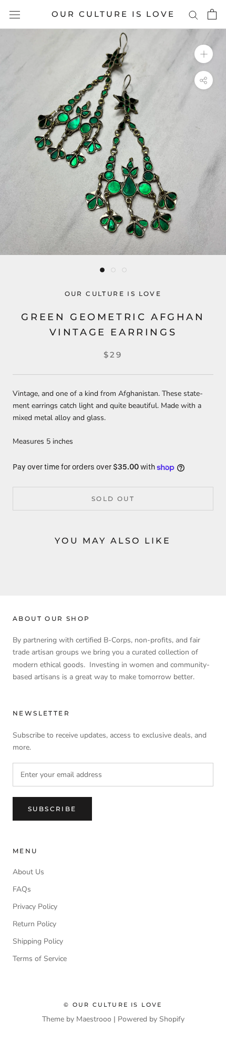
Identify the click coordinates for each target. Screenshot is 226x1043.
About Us (28, 872)
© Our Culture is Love (113, 1004)
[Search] (193, 14)
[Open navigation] (14, 14)
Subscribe (52, 809)
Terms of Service (40, 959)
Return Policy (34, 924)
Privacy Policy (35, 907)
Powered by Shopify (151, 1019)
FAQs (22, 889)
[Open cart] (212, 14)
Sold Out (113, 499)
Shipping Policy (38, 941)
